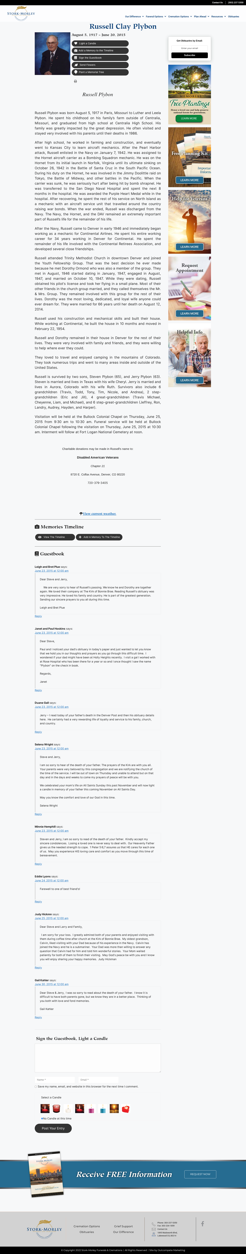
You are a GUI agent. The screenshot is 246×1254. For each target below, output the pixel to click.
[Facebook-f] (202, 1224)
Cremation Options (178, 16)
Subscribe (189, 55)
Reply (38, 616)
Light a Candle (87, 43)
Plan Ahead (200, 16)
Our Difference (133, 16)
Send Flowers (87, 64)
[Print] (75, 81)
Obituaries (233, 16)
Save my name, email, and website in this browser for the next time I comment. (88, 1086)
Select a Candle (51, 1097)
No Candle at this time (57, 1118)
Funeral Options (154, 16)
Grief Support (123, 1226)
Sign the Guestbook (90, 57)
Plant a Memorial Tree (91, 72)
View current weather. (99, 513)
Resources (217, 16)
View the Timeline (54, 537)
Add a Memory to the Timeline (96, 50)
